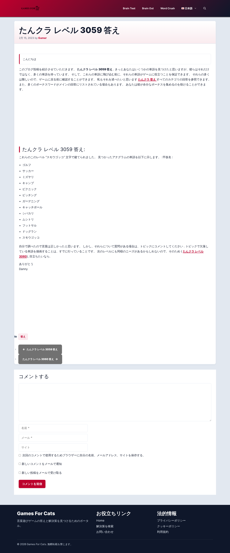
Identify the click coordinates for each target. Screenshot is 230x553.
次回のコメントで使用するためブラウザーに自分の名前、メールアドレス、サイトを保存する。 (83, 455)
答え (23, 336)
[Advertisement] (115, 118)
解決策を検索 (104, 526)
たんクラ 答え (147, 79)
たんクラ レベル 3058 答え (42, 349)
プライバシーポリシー (171, 520)
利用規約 (163, 531)
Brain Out (148, 8)
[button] (204, 8)
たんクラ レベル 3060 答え (38, 359)
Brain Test (129, 8)
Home (100, 520)
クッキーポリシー (168, 526)
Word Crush (167, 8)
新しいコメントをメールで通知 (42, 464)
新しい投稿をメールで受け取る (42, 472)
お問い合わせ (104, 531)
